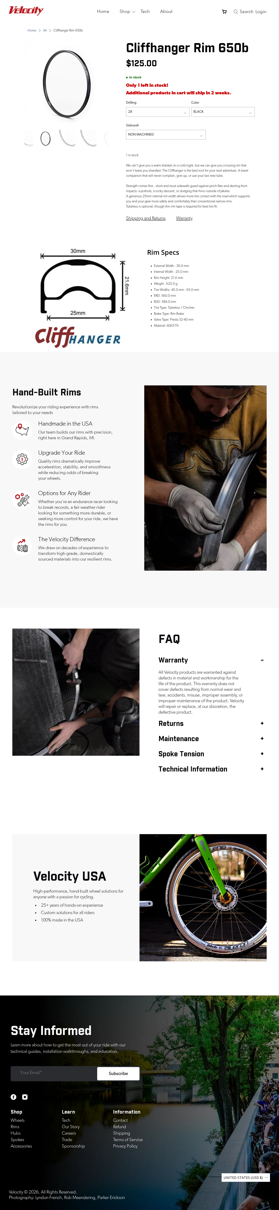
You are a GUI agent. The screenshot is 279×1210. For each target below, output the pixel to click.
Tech (145, 11)
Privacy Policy (125, 1146)
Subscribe (118, 1073)
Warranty (184, 218)
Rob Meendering (79, 1197)
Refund (119, 1127)
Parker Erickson (111, 1197)
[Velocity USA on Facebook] (13, 1099)
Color (195, 102)
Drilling (131, 102)
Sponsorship (73, 1146)
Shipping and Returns (146, 218)
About (166, 11)
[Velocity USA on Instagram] (25, 1099)
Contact (120, 1120)
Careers (69, 1133)
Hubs (15, 1133)
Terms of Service (128, 1139)
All (45, 30)
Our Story (71, 1127)
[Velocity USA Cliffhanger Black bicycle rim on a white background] (66, 84)
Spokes (17, 1139)
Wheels (17, 1120)
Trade (67, 1139)
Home (103, 11)
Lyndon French (48, 1197)
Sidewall (132, 125)
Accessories (21, 1146)
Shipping (121, 1133)
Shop (125, 11)
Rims (15, 1127)
